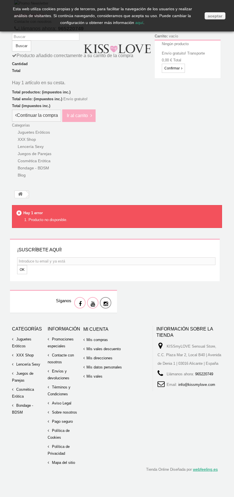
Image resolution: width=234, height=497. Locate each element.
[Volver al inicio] (20, 194)
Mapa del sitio (63, 462)
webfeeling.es (205, 469)
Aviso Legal (61, 403)
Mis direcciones (99, 358)
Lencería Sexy (27, 364)
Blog (22, 175)
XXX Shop (24, 355)
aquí (139, 22)
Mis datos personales (104, 367)
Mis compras (97, 340)
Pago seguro (62, 421)
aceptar (215, 16)
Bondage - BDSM (33, 168)
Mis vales (94, 376)
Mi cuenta (95, 329)
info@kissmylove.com (196, 384)
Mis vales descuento (103, 349)
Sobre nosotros (64, 412)
